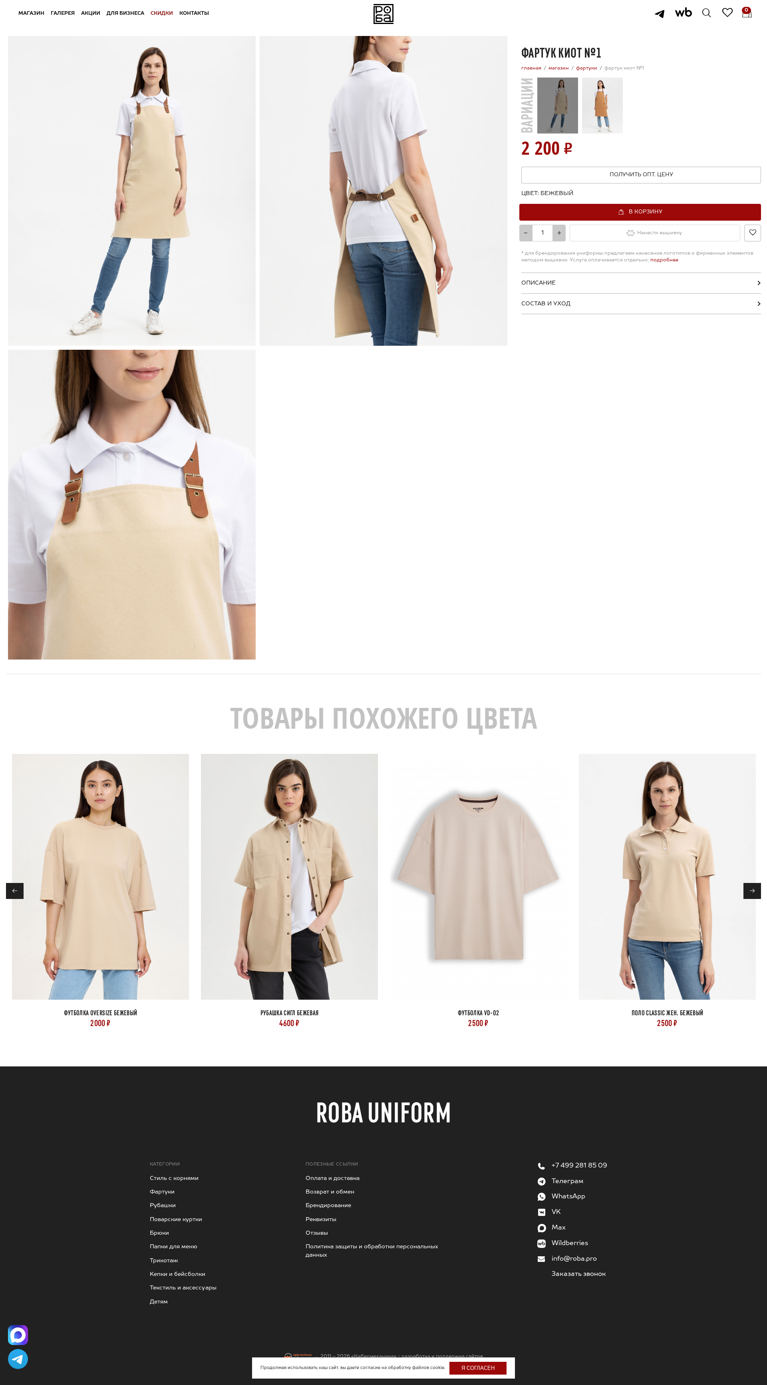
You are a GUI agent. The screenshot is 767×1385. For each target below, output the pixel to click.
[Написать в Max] (18, 1335)
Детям (159, 1302)
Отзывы (317, 1233)
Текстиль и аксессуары (183, 1288)
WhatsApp (568, 1197)
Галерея (63, 13)
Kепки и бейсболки (177, 1274)
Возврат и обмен (330, 1192)
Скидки (162, 13)
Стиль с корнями (174, 1178)
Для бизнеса (125, 13)
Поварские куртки (176, 1219)
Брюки (159, 1233)
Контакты (194, 13)
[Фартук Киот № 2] (602, 106)
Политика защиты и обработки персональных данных (372, 1250)
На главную (383, 14)
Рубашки (163, 1205)
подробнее (664, 260)
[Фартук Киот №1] (557, 106)
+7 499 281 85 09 (579, 1166)
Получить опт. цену (641, 174)
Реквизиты (321, 1219)
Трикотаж (164, 1260)
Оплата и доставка (333, 1178)
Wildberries (570, 1243)
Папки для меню (173, 1246)
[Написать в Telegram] (18, 1359)
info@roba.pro (574, 1259)
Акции (90, 13)
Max (559, 1228)
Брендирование (328, 1205)
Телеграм (567, 1181)
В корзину (645, 211)
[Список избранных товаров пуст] (722, 14)
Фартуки (162, 1192)
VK (556, 1212)
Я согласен (478, 1368)
